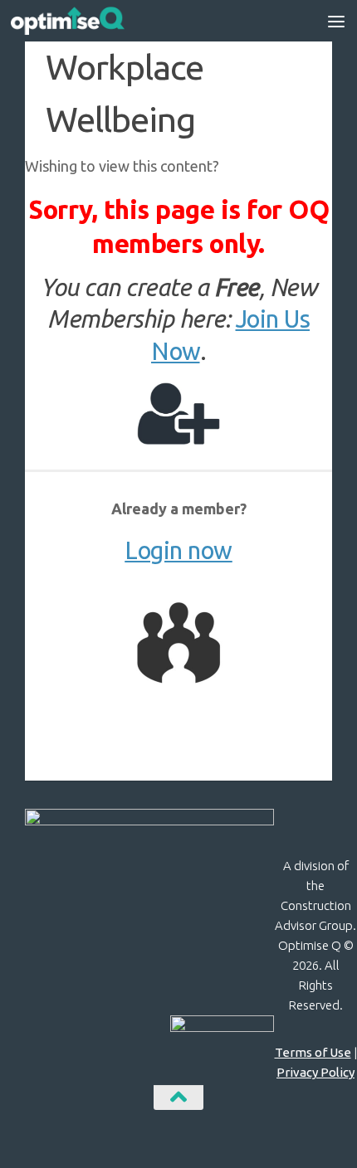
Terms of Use (313, 1052)
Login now (178, 550)
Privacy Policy (315, 1072)
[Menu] (336, 20)
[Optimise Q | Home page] (86, 21)
